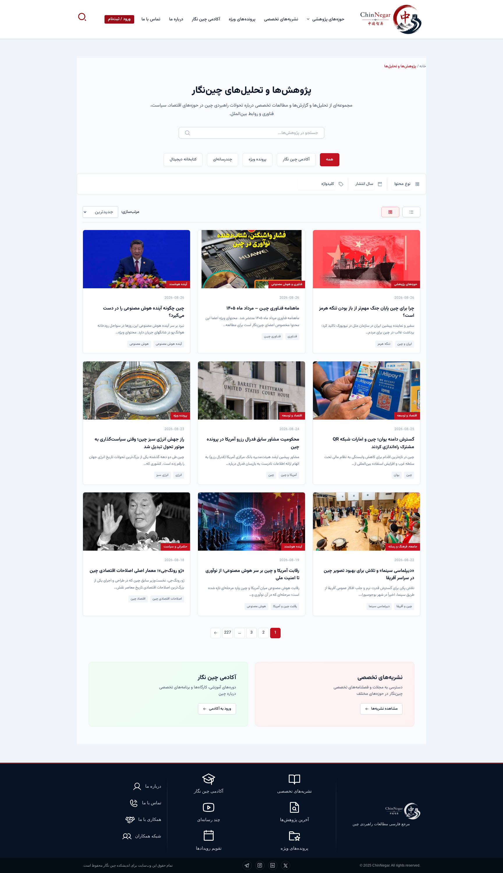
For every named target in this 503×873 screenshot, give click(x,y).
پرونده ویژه (257, 159)
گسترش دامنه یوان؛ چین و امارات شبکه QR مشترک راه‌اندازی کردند (373, 443)
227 (227, 633)
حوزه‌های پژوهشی (328, 19)
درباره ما (176, 19)
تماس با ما (150, 19)
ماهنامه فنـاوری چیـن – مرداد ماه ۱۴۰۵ (262, 308)
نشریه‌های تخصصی (281, 19)
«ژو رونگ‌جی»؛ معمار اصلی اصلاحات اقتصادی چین (137, 571)
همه (329, 159)
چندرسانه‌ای (222, 159)
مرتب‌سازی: (130, 212)
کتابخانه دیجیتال (183, 159)
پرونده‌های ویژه (242, 19)
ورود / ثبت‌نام (119, 19)
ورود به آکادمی (220, 709)
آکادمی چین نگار (206, 19)
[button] (309, 19)
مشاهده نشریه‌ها (384, 709)
